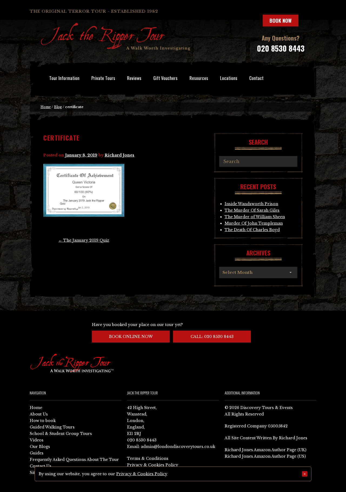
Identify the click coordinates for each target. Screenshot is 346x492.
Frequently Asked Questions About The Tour (74, 459)
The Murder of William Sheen (255, 216)
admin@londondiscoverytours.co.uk (178, 446)
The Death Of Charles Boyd (252, 229)
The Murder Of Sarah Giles (252, 210)
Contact (256, 78)
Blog (58, 107)
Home (46, 107)
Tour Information (64, 78)
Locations (228, 78)
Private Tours (103, 78)
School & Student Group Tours (61, 433)
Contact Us (40, 466)
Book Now (281, 20)
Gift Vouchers (165, 78)
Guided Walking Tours (52, 427)
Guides (37, 453)
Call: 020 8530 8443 (212, 336)
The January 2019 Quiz (83, 240)
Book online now (131, 336)
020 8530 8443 (280, 48)
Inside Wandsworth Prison (251, 203)
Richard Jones (119, 155)
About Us (39, 414)
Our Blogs (40, 446)
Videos (37, 440)
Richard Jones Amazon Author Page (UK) (265, 449)
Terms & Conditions (147, 458)
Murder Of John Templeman (254, 223)
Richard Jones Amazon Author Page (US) (265, 456)
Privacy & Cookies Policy (152, 465)
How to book (43, 420)
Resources (198, 78)
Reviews (134, 78)
